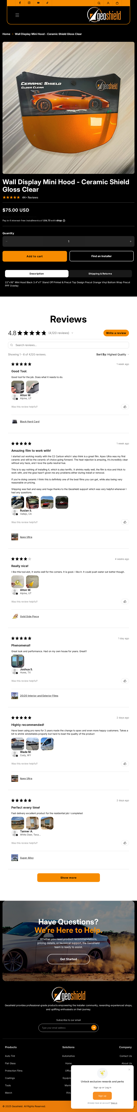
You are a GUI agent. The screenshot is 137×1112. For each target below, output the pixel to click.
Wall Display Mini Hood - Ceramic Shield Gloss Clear (48, 34)
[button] (98, 3)
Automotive (68, 1055)
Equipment (68, 1078)
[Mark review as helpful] (125, 406)
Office (68, 1070)
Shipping (7, 216)
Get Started (68, 959)
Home (6, 34)
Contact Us (126, 1055)
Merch (8, 1092)
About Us (127, 1063)
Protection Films (13, 1070)
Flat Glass (10, 1063)
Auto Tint (10, 1055)
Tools (8, 1085)
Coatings (10, 1078)
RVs (68, 1092)
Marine (68, 1085)
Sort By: (101, 354)
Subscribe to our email (68, 1020)
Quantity (8, 233)
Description (37, 273)
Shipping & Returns (100, 273)
